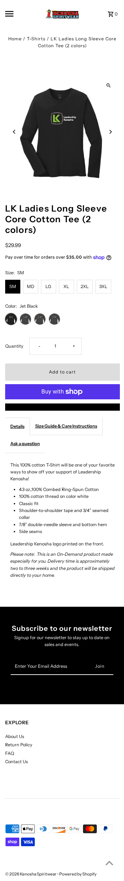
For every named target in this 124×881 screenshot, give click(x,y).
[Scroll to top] (109, 863)
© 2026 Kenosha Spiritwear (31, 874)
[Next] (110, 132)
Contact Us (16, 761)
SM (12, 286)
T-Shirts (36, 38)
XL (66, 286)
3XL (103, 286)
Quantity (14, 346)
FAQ (9, 753)
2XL (85, 286)
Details (17, 426)
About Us (14, 736)
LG (48, 286)
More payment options (62, 406)
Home (15, 38)
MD (30, 286)
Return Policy (18, 744)
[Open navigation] (14, 13)
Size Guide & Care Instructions (66, 426)
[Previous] (14, 132)
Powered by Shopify (77, 874)
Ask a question (25, 443)
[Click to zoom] (108, 85)
